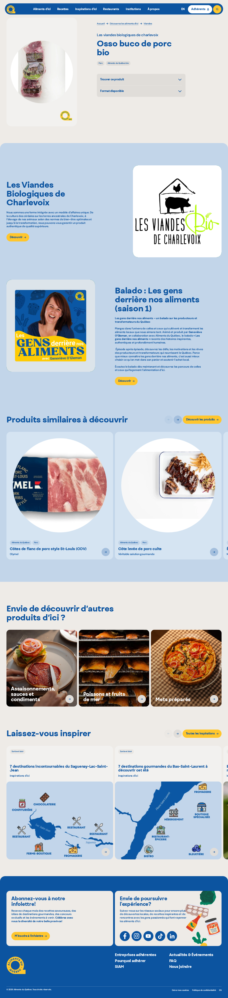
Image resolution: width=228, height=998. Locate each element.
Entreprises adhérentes (135, 954)
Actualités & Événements (191, 954)
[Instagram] (137, 936)
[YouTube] (148, 936)
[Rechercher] (217, 9)
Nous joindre (180, 966)
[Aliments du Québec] (11, 9)
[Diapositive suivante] (178, 420)
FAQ (173, 960)
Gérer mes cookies (180, 990)
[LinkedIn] (172, 936)
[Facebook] (125, 936)
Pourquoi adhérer (130, 960)
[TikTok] (160, 936)
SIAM (119, 966)
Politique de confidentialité (204, 990)
